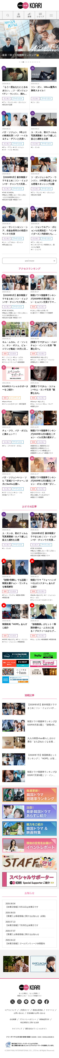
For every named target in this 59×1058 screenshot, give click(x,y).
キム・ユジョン (36, 404)
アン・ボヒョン (37, 242)
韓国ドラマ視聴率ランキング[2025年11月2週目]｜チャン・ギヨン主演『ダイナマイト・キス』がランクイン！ (43, 481)
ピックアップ (14, 398)
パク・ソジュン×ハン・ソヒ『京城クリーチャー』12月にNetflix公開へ (15, 480)
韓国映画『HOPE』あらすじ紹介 (14, 626)
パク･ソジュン (19, 147)
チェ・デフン (7, 147)
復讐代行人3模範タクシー (40, 448)
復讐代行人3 (45, 446)
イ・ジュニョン (50, 595)
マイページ (50, 1010)
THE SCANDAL (8, 192)
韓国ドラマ (17, 200)
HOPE (5, 639)
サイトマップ (17, 1029)
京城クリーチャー (9, 495)
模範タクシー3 (36, 450)
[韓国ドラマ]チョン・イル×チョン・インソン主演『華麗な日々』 (44, 345)
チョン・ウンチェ (9, 595)
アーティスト (17, 98)
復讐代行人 (35, 446)
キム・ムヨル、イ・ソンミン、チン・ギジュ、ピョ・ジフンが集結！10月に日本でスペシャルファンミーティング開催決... (15, 345)
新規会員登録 (38, 1010)
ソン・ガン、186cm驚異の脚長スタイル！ (44, 89)
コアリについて (10, 1010)
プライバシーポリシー (28, 1019)
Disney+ (34, 401)
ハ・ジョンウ (36, 249)
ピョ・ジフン (18, 360)
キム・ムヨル (18, 357)
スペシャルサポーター (10, 404)
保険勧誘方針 (44, 1019)
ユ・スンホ (35, 147)
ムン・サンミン (17, 242)
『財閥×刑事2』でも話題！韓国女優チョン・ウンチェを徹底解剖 (15, 583)
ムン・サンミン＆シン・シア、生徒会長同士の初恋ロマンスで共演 (15, 230)
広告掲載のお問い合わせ (36, 1013)
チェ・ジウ (7, 446)
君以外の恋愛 (7, 105)
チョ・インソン (22, 639)
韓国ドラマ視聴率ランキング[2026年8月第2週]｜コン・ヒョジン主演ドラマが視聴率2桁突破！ (43, 298)
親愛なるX (35, 406)
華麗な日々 (35, 362)
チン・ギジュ (7, 360)
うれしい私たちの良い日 (39, 310)
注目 (33, 307)
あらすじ (45, 357)
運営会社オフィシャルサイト (36, 1029)
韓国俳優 (53, 639)
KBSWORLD (35, 357)
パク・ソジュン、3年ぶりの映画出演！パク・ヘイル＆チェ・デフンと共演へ (15, 135)
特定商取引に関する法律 (29, 1022)
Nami (5, 401)
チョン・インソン (48, 360)
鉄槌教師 (21, 362)
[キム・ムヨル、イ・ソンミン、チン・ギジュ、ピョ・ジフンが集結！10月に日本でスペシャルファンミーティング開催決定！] (15, 329)
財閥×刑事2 (21, 595)
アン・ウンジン (8, 102)
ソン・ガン (35, 102)
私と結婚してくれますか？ (40, 495)
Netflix (33, 595)
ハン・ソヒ (18, 492)
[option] (15, 964)
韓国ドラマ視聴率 (47, 313)
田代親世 (23, 404)
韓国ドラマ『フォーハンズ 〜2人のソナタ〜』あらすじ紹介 (43, 583)
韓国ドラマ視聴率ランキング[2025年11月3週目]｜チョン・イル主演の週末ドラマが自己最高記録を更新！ (43, 434)
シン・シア (7, 242)
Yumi (10, 401)
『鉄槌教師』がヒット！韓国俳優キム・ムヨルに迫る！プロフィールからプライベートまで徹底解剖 (43, 627)
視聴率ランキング (37, 453)
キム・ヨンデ (48, 404)
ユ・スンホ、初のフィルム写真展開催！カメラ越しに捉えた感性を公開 (43, 135)
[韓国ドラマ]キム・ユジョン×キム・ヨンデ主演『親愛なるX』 (43, 389)
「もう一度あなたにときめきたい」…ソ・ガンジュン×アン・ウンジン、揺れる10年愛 (15, 90)
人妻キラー (35, 313)
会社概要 (13, 1019)
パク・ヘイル (7, 150)
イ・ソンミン (7, 357)
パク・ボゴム (16, 446)
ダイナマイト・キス (38, 492)
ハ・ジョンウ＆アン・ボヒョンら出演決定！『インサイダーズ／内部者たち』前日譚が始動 (43, 230)
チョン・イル (36, 360)
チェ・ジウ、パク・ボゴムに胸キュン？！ (15, 432)
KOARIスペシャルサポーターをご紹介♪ (15, 388)
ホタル (16, 150)
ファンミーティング (10, 362)
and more (29, 261)
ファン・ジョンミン (10, 642)
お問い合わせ (19, 1013)
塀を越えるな (7, 245)
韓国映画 (21, 642)
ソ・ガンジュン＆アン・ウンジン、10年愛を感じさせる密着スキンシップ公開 (44, 180)
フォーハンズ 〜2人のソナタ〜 (41, 600)
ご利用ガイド (24, 1010)
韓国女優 (6, 597)
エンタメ (7, 98)
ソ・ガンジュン (20, 102)
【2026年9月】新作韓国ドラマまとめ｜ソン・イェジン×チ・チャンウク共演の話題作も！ (15, 180)
